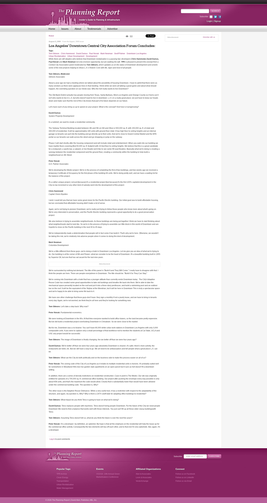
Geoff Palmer (119, 53)
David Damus (82, 53)
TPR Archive (62, 474)
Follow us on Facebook (185, 474)
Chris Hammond (68, 53)
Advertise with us (209, 37)
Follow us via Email (184, 481)
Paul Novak (94, 53)
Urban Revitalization (57, 56)
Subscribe (178, 456)
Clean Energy (62, 477)
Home (52, 29)
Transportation (63, 481)
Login (209, 21)
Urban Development (75, 56)
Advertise (112, 29)
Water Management (65, 488)
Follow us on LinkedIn (185, 477)
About (78, 29)
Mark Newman (106, 53)
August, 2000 (74, 41)
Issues (64, 29)
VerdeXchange (142, 481)
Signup (217, 21)
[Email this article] (131, 36)
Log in (52, 439)
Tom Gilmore (54, 53)
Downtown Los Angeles (136, 53)
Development (91, 56)
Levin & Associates (144, 477)
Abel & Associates (143, 474)
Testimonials (94, 29)
